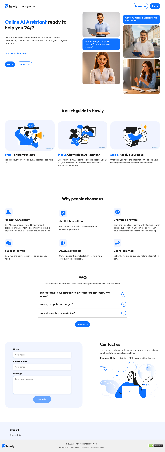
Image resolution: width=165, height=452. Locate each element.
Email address (20, 361)
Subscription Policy (97, 447)
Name (16, 349)
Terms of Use (74, 447)
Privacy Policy (63, 447)
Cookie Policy (85, 447)
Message (17, 373)
